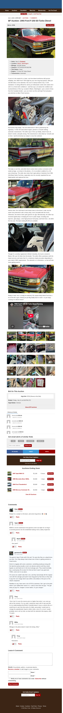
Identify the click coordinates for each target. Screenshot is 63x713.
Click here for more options (31, 463)
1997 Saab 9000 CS (18, 473)
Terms (44, 706)
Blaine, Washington (22, 63)
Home (7, 10)
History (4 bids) (12, 412)
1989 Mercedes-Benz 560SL (21, 479)
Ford (13, 441)
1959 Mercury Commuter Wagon (22, 490)
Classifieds (23, 10)
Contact (22, 61)
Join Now (24, 14)
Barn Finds (31, 4)
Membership (41, 10)
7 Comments (33, 18)
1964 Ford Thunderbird (20, 484)
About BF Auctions (31, 407)
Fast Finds (34, 706)
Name (32, 672)
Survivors (30, 441)
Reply (17, 517)
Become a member (14, 669)
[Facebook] (24, 700)
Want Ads (32, 10)
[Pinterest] (30, 700)
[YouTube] (37, 700)
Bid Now (50, 473)
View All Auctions (31, 494)
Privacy (40, 706)
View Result (50, 25)
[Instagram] (34, 700)
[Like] (11, 517)
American (40, 441)
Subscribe (38, 678)
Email (32, 676)
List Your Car (37, 14)
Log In (30, 14)
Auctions (14, 10)
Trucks (21, 441)
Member (20, 509)
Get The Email (53, 10)
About (17, 706)
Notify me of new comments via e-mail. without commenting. (27, 679)
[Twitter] (27, 700)
